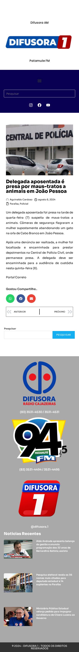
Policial (24, 203)
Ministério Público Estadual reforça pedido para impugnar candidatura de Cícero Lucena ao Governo (55, 613)
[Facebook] (39, 105)
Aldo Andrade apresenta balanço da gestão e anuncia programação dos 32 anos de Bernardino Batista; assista (55, 546)
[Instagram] (31, 105)
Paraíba (14, 203)
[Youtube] (48, 105)
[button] (39, 81)
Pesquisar (10, 328)
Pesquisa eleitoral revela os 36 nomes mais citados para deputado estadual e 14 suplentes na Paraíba (54, 579)
